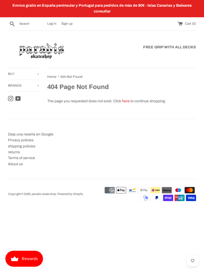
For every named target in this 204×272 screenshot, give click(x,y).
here (126, 101)
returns (14, 152)
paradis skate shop (44, 194)
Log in (51, 24)
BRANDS (23, 85)
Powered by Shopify (70, 194)
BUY (23, 74)
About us (15, 164)
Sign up (67, 24)
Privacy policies (20, 140)
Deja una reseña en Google (30, 134)
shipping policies (21, 146)
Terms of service (21, 158)
